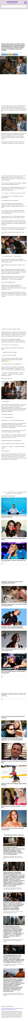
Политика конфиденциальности (8, 1008)
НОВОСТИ (15, 52)
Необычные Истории (17, 493)
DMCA (9, 1009)
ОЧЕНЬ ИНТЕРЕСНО (12, 2)
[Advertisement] (14, 25)
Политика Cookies (19, 1008)
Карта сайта (13, 1009)
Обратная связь (4, 1009)
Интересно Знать (12, 492)
